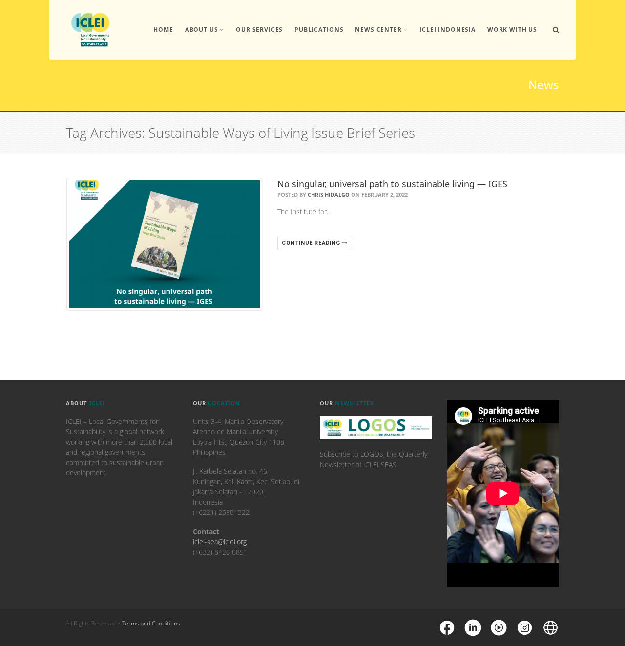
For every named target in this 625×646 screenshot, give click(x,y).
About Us (201, 29)
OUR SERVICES (259, 29)
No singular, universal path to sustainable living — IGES (392, 184)
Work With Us (512, 29)
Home (163, 29)
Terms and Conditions (151, 623)
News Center (378, 29)
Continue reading (312, 243)
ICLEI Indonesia (447, 29)
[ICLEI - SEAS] (90, 29)
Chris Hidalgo (329, 194)
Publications (318, 29)
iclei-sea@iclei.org (220, 541)
